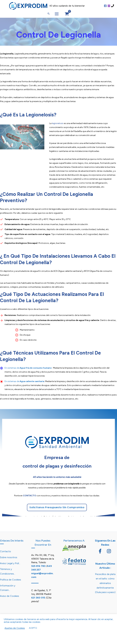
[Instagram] (109, 5)
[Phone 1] (112, 5)
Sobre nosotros (8, 557)
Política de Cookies (10, 579)
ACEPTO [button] (33, 628)
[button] (48, 14)
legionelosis (57, 123)
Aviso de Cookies (9, 596)
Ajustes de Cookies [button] (15, 628)
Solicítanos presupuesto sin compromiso (56, 507)
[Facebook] (105, 5)
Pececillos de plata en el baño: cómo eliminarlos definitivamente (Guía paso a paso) (105, 583)
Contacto (5, 551)
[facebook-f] (102, 551)
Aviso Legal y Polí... (10, 563)
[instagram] (110, 551)
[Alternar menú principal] (57, 14)
